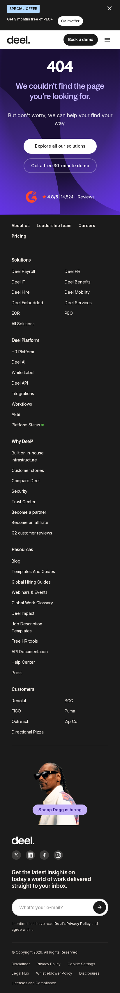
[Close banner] (109, 8)
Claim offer (70, 21)
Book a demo (80, 39)
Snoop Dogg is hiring (60, 809)
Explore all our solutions (60, 146)
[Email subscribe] (99, 907)
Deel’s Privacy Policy (72, 923)
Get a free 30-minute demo (60, 165)
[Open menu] (107, 40)
